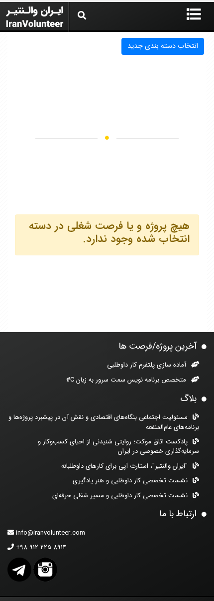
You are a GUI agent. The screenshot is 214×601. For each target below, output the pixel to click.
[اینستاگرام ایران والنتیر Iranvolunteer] (45, 569)
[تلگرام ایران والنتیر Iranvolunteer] (19, 569)
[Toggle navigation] (194, 14)
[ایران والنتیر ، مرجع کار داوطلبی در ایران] (34, 15)
